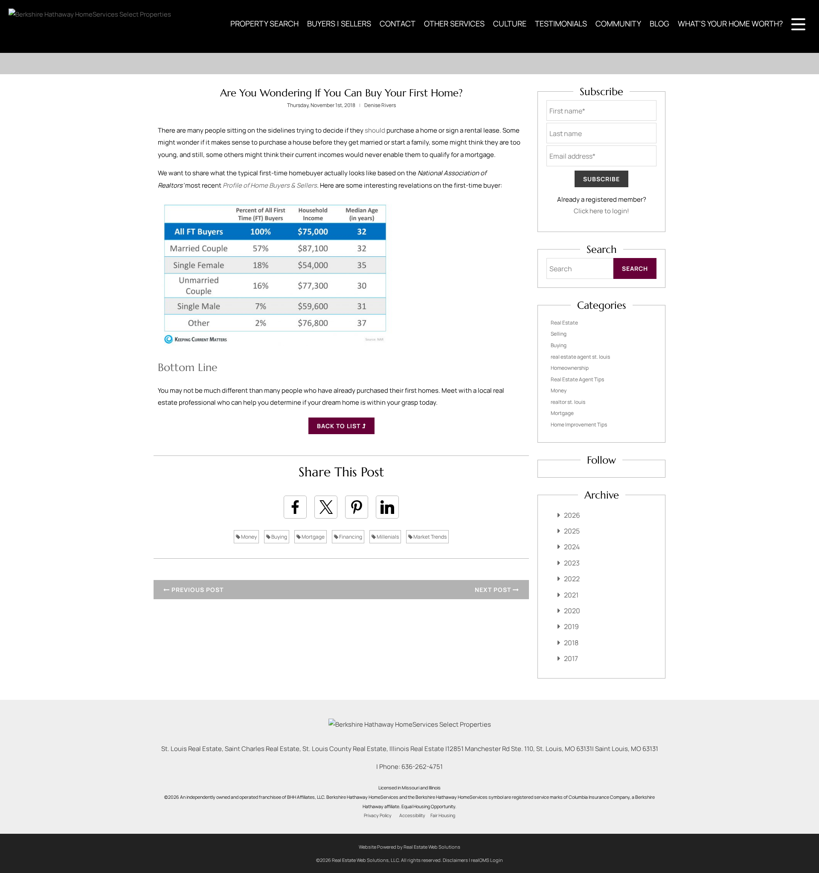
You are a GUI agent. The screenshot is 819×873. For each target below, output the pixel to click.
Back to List (339, 426)
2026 (572, 515)
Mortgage (313, 536)
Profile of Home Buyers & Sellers (270, 185)
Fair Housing (442, 815)
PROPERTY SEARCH (264, 23)
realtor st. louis (568, 402)
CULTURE (509, 23)
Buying (278, 536)
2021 (571, 595)
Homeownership (570, 367)
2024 (572, 546)
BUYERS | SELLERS (339, 23)
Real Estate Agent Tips (577, 379)
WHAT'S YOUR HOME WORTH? (730, 23)
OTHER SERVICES (454, 23)
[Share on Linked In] (387, 507)
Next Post (494, 590)
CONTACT (397, 23)
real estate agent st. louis (580, 356)
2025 (572, 531)
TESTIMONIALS (561, 23)
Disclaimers (455, 860)
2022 (572, 578)
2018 (571, 642)
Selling (558, 333)
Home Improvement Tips (579, 424)
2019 (571, 626)
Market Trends (429, 536)
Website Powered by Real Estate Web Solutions (409, 847)
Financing (350, 536)
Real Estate (564, 322)
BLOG (659, 23)
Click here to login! (601, 210)
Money (248, 536)
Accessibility (412, 815)
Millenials (387, 536)
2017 (571, 658)
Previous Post (197, 590)
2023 (572, 563)
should (375, 130)
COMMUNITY (618, 23)
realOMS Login (487, 860)
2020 (572, 610)
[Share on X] (325, 507)
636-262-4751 (422, 766)
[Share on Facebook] (295, 507)
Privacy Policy (378, 815)
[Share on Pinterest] (356, 507)
